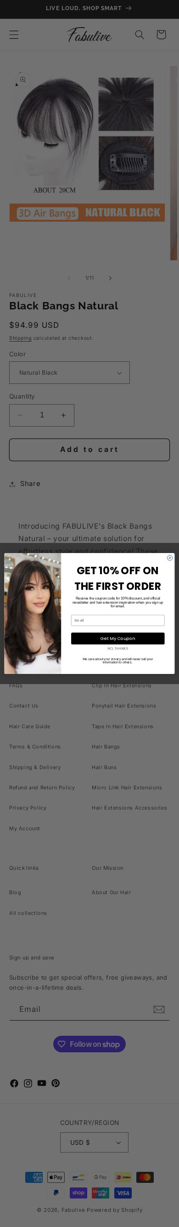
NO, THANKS (118, 648)
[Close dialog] (169, 557)
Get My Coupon (118, 638)
